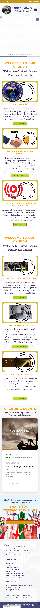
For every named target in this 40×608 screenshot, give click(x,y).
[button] (35, 10)
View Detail (14, 484)
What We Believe (12, 567)
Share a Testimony (12, 571)
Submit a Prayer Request (15, 575)
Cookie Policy (31, 606)
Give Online (25, 1)
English (8, 606)
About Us (9, 563)
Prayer (30, 1)
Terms (25, 606)
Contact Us (10, 565)
